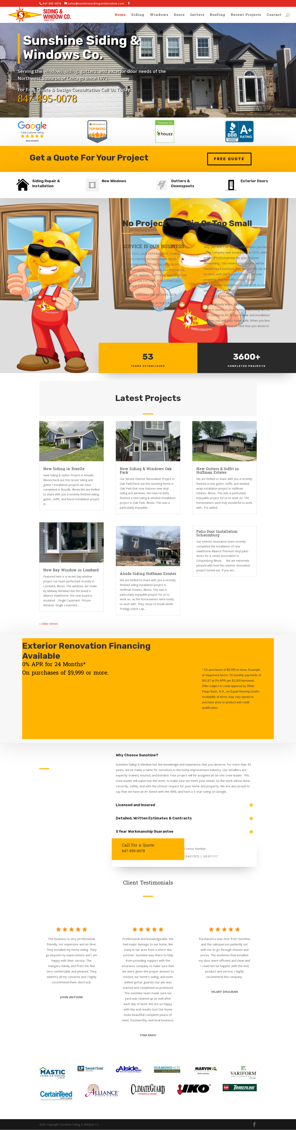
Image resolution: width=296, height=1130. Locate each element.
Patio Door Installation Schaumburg (217, 533)
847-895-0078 (47, 98)
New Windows (114, 181)
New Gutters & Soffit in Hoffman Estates (217, 471)
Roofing (217, 15)
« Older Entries (48, 624)
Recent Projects (246, 15)
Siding (137, 15)
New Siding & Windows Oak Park (146, 471)
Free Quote (229, 159)
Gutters (197, 15)
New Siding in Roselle (64, 469)
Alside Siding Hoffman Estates (148, 574)
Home (120, 15)
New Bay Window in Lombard (71, 570)
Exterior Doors (254, 181)
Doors (179, 15)
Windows (159, 15)
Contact (274, 15)
